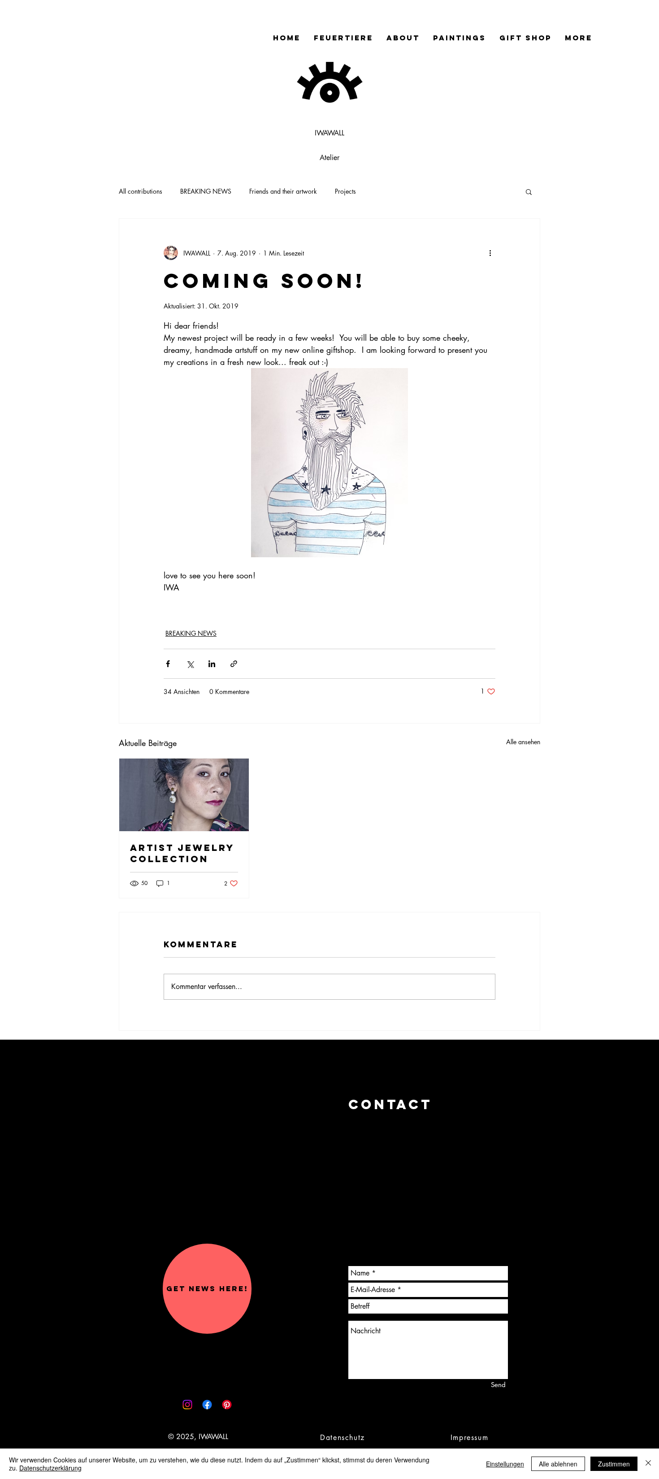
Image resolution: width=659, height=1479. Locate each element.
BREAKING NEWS (205, 191)
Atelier (329, 157)
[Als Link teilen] (234, 663)
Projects (345, 191)
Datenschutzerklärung (50, 1467)
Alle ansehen (523, 741)
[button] (529, 191)
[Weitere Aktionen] (490, 252)
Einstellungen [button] (505, 1463)
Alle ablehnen (558, 1463)
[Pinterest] (227, 1404)
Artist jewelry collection (182, 853)
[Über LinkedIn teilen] (212, 663)
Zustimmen (614, 1463)
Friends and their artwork (283, 191)
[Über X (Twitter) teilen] (190, 663)
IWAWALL (329, 133)
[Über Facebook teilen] (168, 663)
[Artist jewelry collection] (184, 795)
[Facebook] (207, 1404)
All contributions (140, 191)
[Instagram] (187, 1404)
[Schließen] (648, 1464)
